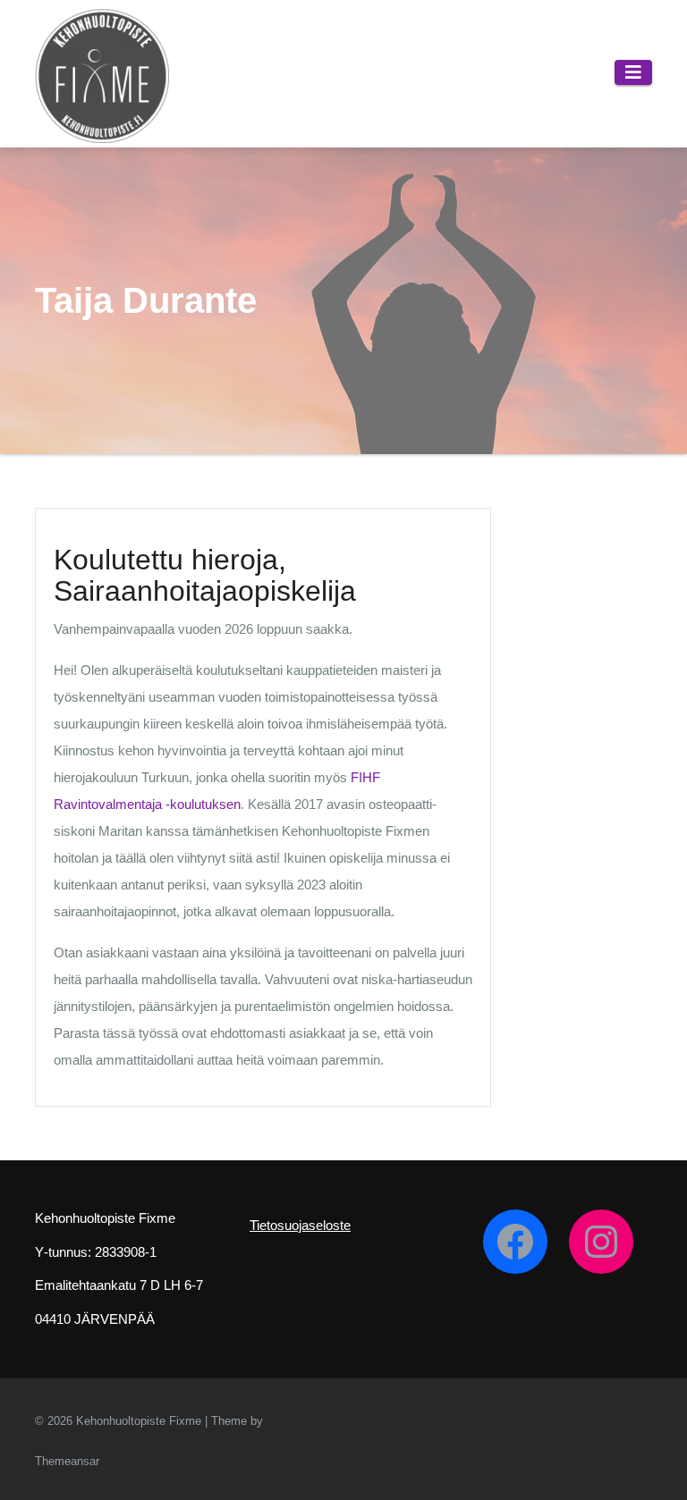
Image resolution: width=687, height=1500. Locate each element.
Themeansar (67, 1461)
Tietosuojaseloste (300, 1225)
